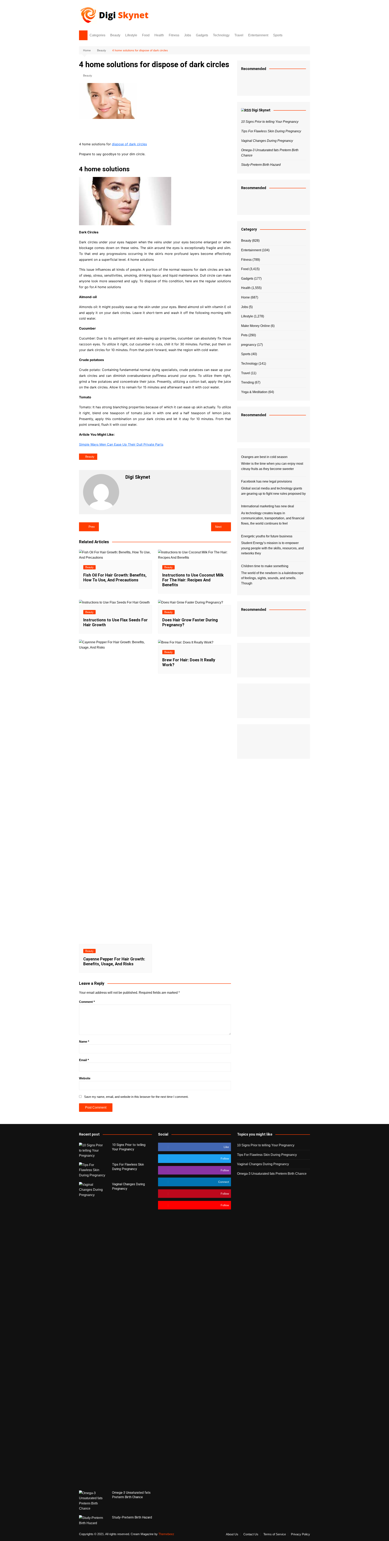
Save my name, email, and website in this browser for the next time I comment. (136, 1096)
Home (245, 297)
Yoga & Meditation (254, 392)
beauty (89, 456)
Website (84, 1078)
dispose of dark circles (129, 144)
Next (218, 526)
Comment (87, 1001)
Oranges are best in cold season (264, 457)
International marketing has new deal (267, 506)
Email (84, 1060)
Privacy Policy (300, 1534)
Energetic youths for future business (266, 536)
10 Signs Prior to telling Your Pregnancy (269, 121)
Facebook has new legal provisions (266, 481)
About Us (232, 1534)
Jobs (187, 35)
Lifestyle (131, 35)
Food (146, 35)
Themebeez (166, 1534)
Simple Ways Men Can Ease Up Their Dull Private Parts (121, 444)
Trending (247, 382)
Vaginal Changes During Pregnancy (267, 140)
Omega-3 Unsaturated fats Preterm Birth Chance (272, 1173)
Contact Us (250, 1534)
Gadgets (202, 35)
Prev (92, 526)
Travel (238, 35)
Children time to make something (264, 566)
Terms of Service (274, 1534)
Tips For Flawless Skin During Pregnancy (271, 131)
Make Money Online (255, 326)
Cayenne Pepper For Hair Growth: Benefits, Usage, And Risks (114, 961)
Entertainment (258, 35)
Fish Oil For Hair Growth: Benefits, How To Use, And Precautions (114, 577)
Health (159, 35)
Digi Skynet (261, 110)
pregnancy (248, 344)
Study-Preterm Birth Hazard (261, 164)
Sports (277, 35)
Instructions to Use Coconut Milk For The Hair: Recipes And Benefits (193, 580)
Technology (221, 35)
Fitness (174, 35)
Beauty (115, 35)
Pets (244, 335)
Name (84, 1041)
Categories (97, 35)
